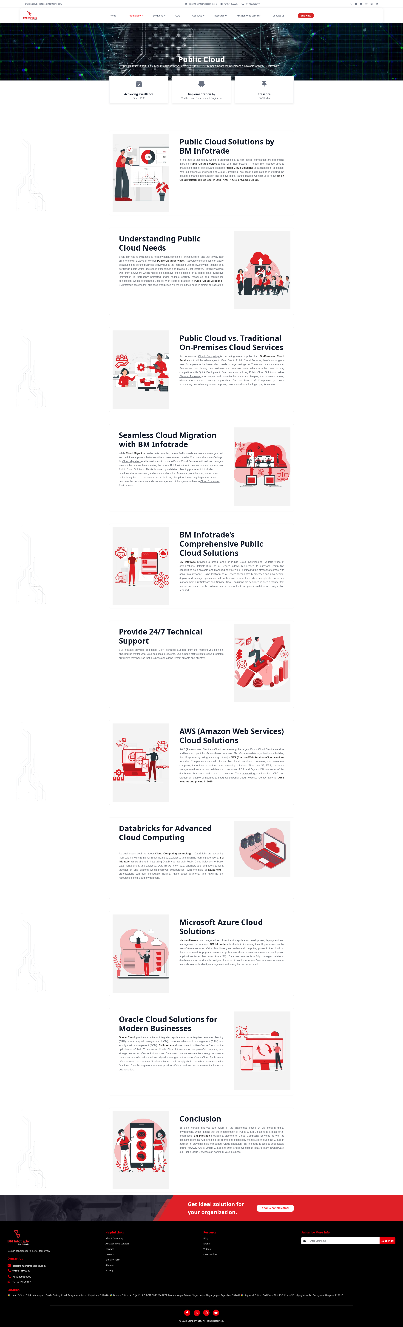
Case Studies (210, 1254)
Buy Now (306, 15)
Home (113, 15)
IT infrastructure (190, 256)
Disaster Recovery (190, 376)
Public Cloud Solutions (200, 861)
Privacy (109, 1270)
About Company (114, 1238)
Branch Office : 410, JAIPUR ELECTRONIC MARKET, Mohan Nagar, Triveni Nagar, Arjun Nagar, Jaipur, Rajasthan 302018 (177, 1295)
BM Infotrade (268, 163)
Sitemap (109, 1264)
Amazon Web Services (249, 15)
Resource (219, 15)
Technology (134, 15)
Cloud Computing (228, 172)
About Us (197, 15)
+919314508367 (21, 1270)
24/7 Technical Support (173, 649)
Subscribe (387, 1240)
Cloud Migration (131, 461)
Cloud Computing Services (255, 1135)
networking (249, 773)
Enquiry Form (112, 1259)
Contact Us (278, 15)
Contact (109, 1248)
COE (177, 15)
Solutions (158, 15)
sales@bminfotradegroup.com (29, 1265)
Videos (207, 1248)
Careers (109, 1254)
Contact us (247, 1148)
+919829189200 (22, 1276)
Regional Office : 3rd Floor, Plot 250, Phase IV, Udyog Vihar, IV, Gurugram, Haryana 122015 (293, 1295)
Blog (205, 1238)
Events (206, 1243)
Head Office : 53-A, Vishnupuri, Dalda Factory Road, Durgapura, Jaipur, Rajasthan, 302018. (60, 1295)
